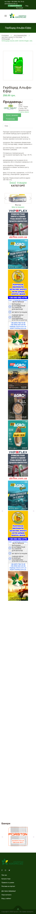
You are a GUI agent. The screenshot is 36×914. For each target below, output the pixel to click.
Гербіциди (6, 39)
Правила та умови (8, 882)
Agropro (15, 911)
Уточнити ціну (10, 119)
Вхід (27, 6)
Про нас (4, 875)
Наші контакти (6, 895)
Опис (6, 126)
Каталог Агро (6, 879)
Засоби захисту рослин (12, 37)
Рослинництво (20, 35)
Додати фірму (15, 6)
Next (33, 511)
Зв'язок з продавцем (12, 115)
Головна (5, 35)
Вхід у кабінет (6, 898)
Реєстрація (19, 8)
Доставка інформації (9, 891)
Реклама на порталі (8, 886)
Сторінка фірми (23, 112)
